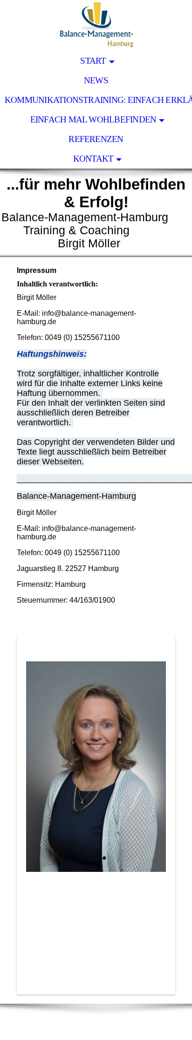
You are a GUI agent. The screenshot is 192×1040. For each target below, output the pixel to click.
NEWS (96, 80)
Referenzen (96, 139)
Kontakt (93, 158)
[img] (96, 25)
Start (93, 61)
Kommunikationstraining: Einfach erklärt (98, 100)
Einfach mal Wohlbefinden (93, 119)
